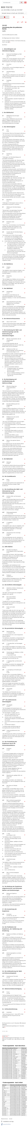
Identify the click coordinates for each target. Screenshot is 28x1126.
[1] (2, 1036)
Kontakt (10, 1118)
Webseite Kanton (4, 1118)
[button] (2, 1121)
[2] (2, 1037)
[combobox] (14, 13)
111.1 (7, 1036)
